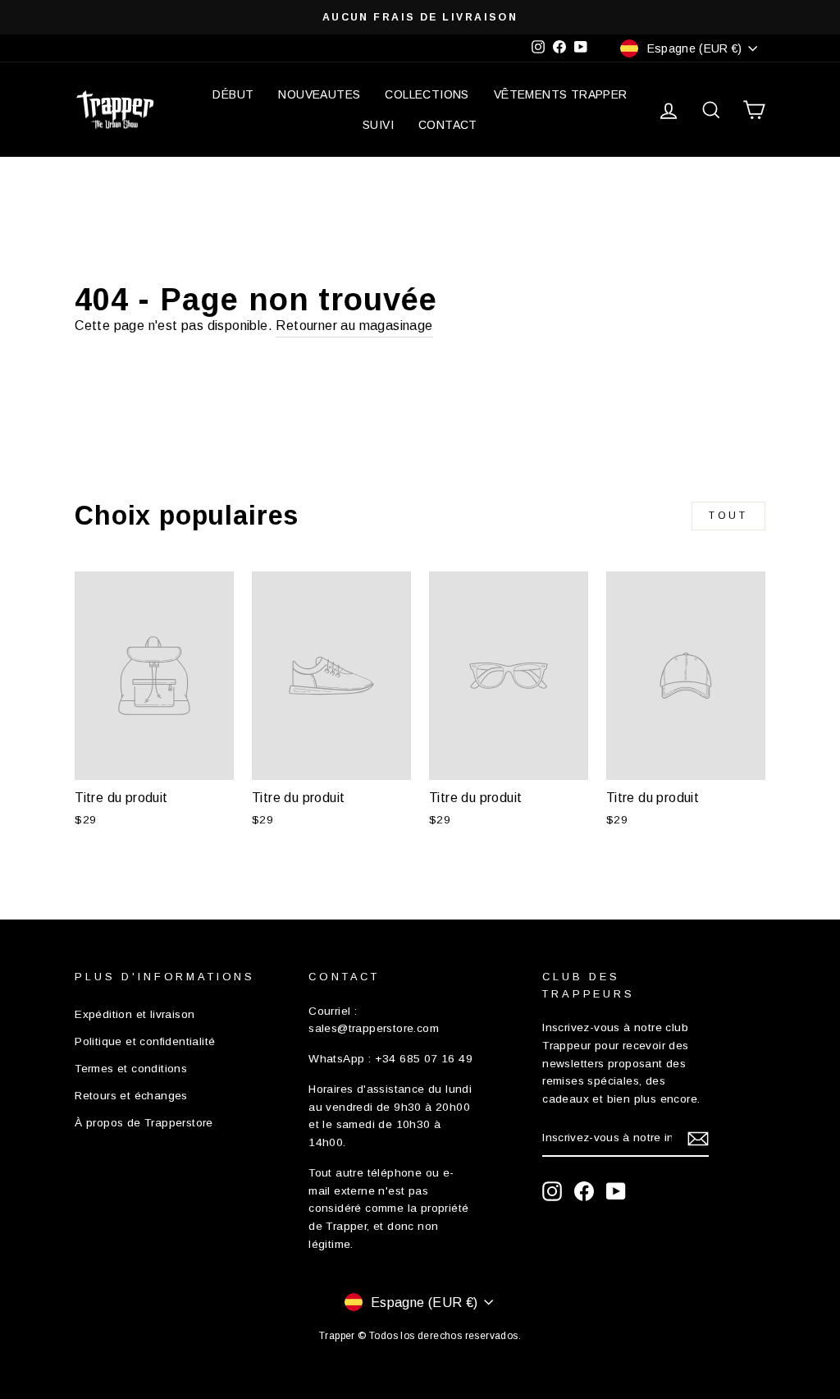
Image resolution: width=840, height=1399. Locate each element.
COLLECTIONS (426, 94)
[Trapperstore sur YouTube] (616, 1191)
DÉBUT (232, 94)
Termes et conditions (131, 1068)
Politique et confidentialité (145, 1041)
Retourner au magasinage (354, 326)
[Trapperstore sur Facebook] (584, 1191)
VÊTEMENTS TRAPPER (561, 94)
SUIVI (378, 124)
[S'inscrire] (698, 1138)
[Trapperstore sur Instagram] (552, 1191)
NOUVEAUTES (319, 94)
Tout (728, 515)
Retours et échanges (131, 1095)
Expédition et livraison (134, 1014)
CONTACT (447, 124)
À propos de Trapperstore (144, 1123)
